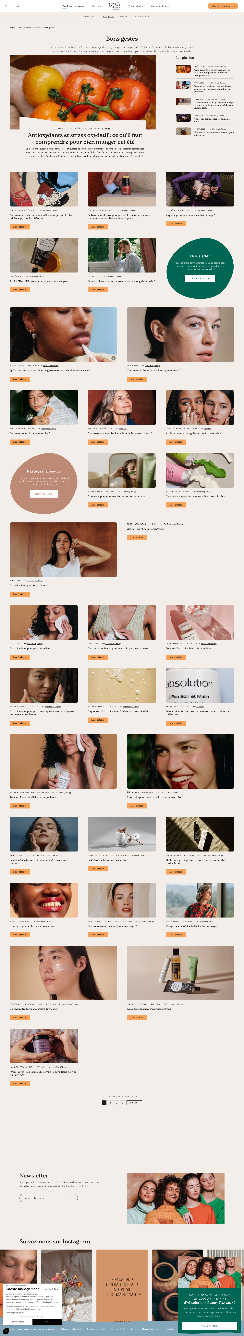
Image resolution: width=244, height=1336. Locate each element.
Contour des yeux (174, 429)
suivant (133, 1103)
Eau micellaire (173, 644)
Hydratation (140, 524)
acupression (16, 366)
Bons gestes (108, 16)
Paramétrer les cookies (96, 1329)
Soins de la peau (104, 855)
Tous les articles (89, 16)
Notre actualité (136, 6)
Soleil (148, 792)
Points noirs (94, 491)
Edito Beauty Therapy (101, 128)
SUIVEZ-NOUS (45, 494)
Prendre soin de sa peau (73, 6)
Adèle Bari (122, 429)
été (128, 792)
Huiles (169, 855)
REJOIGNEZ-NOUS (200, 279)
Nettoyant (171, 707)
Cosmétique (15, 1004)
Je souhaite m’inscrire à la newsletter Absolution (43, 1204)
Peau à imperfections (137, 1004)
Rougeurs (106, 921)
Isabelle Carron (139, 855)
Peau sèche (64, 128)
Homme (91, 855)
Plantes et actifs (142, 16)
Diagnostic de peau (160, 6)
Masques (170, 491)
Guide (129, 524)
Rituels (158, 16)
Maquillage (124, 16)
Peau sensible (29, 1004)
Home (12, 27)
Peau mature (26, 1067)
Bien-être (96, 6)
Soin (12, 921)
